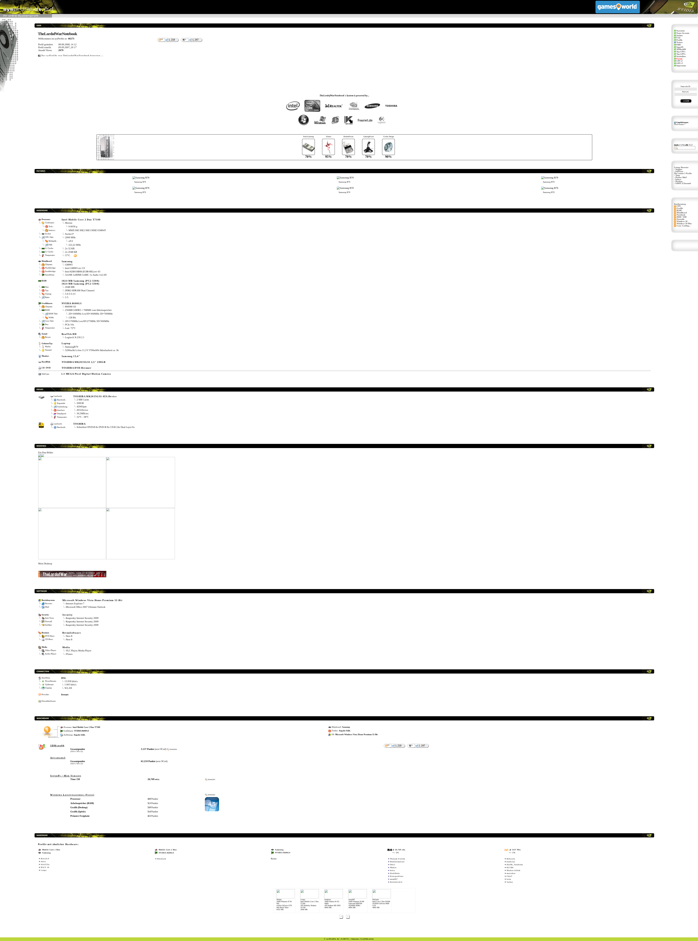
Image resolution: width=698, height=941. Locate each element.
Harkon (678, 181)
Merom (68, 222)
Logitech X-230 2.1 (74, 337)
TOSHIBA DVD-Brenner (76, 367)
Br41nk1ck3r (396, 882)
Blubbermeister (397, 862)
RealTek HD (69, 334)
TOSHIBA (79, 423)
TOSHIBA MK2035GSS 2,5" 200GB (84, 362)
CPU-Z (679, 61)
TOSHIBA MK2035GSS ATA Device (95, 396)
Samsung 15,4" (71, 356)
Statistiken (681, 56)
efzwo (43, 862)
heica (392, 870)
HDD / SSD (682, 217)
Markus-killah (513, 870)
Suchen (679, 36)
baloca (678, 179)
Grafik (680, 208)
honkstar (511, 862)
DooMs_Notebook (515, 865)
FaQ (678, 38)
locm (509, 879)
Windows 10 (682, 221)
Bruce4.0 (45, 859)
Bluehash (161, 859)
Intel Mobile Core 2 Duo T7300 (81, 219)
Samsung (67, 261)
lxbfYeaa (679, 171)
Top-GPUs (680, 54)
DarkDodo (395, 873)
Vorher (510, 882)
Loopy (44, 870)
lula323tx (45, 864)
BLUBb (510, 868)
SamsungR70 (71, 346)
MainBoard (682, 213)
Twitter (679, 42)
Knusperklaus (397, 876)
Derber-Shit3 (681, 177)
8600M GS (70, 306)
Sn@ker (678, 169)
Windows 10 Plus (684, 224)
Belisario (511, 859)
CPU (679, 206)
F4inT (509, 876)
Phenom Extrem (397, 859)
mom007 (394, 879)
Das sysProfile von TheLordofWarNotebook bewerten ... (72, 56)
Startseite (680, 31)
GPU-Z (679, 63)
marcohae (511, 873)
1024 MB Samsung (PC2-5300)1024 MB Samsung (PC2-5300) (80, 282)
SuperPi (679, 47)
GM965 (69, 264)
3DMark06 (681, 49)
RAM (679, 210)
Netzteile (680, 219)
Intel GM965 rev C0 (75, 268)
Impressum (681, 66)
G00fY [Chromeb (683, 183)
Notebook (681, 215)
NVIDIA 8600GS (72, 303)
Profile (679, 40)
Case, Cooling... (684, 226)
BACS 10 (45, 867)
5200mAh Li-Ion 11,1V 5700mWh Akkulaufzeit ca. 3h (92, 350)
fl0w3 (392, 865)
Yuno (677, 175)
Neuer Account (682, 33)
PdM (678, 45)
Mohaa (393, 868)
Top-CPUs (680, 52)
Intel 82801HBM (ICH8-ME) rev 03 (82, 271)
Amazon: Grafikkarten (362, 939)
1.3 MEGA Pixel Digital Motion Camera (86, 373)
